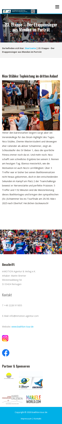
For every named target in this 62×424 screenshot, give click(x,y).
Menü (57, 6)
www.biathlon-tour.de (22, 326)
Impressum (26, 418)
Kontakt (37, 418)
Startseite (30, 48)
